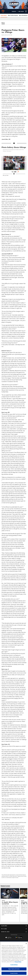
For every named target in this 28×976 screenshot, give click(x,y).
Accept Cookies (14, 973)
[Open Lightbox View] (14, 166)
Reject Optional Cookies (14, 969)
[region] (14, 958)
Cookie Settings (14, 964)
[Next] (18, 171)
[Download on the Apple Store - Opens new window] (8, 937)
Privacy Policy (18, 961)
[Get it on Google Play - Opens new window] (18, 938)
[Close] (26, 943)
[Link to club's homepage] (3, 11)
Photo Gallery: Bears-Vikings (14, 147)
